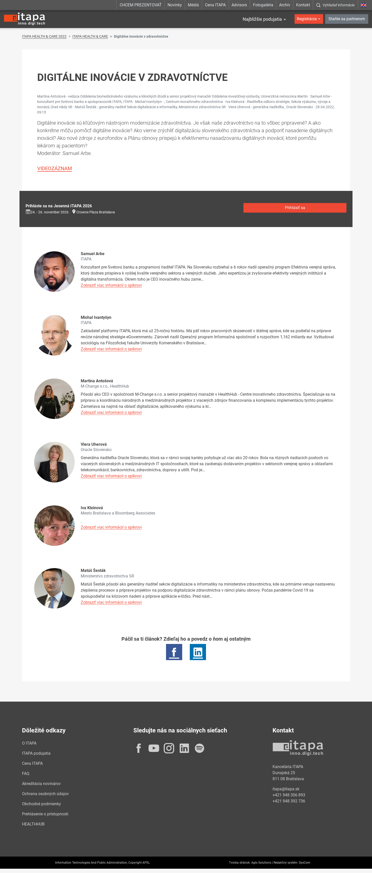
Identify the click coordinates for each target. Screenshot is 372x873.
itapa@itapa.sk (286, 789)
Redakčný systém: (286, 862)
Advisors (239, 5)
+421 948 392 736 (289, 801)
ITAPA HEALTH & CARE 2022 (44, 36)
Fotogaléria (263, 5)
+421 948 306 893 (289, 795)
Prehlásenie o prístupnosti (45, 814)
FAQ (25, 773)
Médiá (193, 5)
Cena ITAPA (215, 5)
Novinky (175, 5)
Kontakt (303, 5)
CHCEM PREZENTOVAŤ (141, 5)
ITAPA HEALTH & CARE (90, 36)
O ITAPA (29, 743)
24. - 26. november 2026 (50, 212)
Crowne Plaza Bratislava (95, 212)
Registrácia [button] (307, 18)
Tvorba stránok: (240, 862)
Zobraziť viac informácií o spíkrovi (111, 285)
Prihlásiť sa (295, 207)
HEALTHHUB (33, 824)
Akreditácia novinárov (41, 783)
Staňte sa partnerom (346, 18)
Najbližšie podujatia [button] (262, 19)
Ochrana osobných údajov (45, 793)
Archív (284, 5)
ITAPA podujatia (36, 753)
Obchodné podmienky (41, 803)
